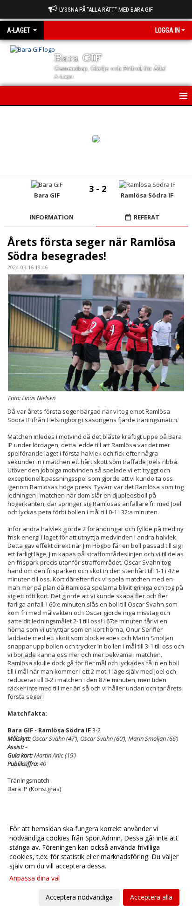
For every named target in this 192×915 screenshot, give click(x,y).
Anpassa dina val (34, 878)
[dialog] (96, 862)
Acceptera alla (151, 897)
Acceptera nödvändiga (79, 897)
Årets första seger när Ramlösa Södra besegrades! (91, 248)
